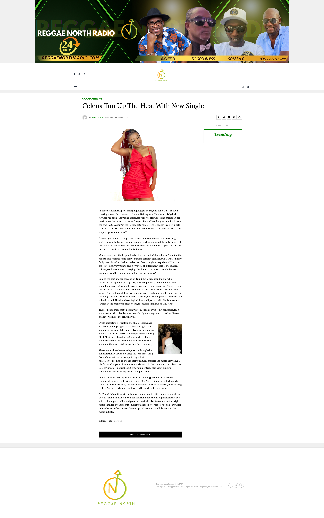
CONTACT (179, 484)
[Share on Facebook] (218, 117)
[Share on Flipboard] (229, 117)
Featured (117, 421)
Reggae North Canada (165, 484)
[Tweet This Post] (224, 117)
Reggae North (98, 117)
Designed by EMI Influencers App (210, 487)
